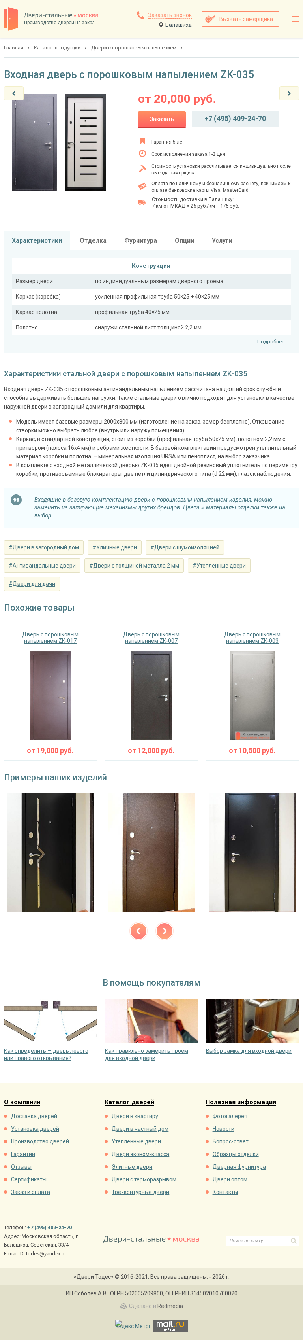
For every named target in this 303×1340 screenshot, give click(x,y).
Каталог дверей (129, 1102)
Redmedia (170, 1306)
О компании (22, 1102)
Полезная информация (241, 1102)
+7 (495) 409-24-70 (235, 118)
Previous (138, 931)
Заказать (162, 119)
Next (164, 931)
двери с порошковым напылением (181, 499)
